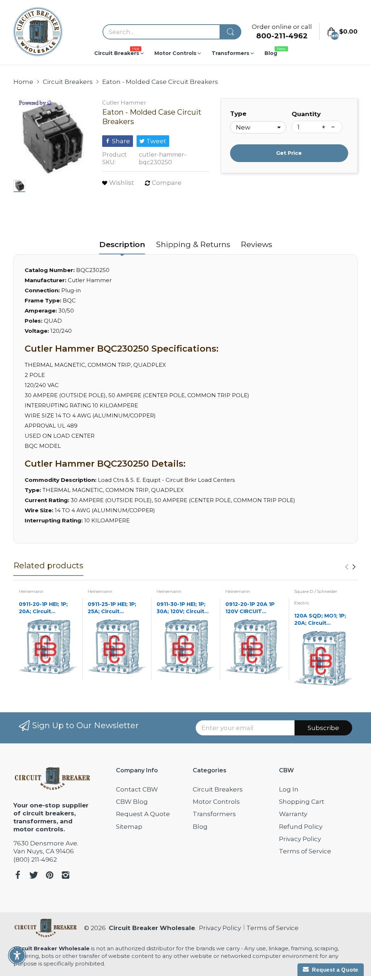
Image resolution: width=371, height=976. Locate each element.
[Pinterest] (49, 876)
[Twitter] (33, 876)
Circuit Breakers (218, 789)
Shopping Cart (301, 801)
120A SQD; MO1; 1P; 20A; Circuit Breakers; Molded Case (320, 619)
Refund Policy (300, 826)
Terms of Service (305, 851)
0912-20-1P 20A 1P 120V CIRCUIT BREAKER (250, 608)
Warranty (293, 814)
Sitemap (129, 826)
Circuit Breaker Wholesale (152, 928)
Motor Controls (216, 801)
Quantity (306, 114)
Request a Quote (333, 970)
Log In (289, 789)
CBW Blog (132, 801)
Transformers (214, 814)
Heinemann (31, 591)
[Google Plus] (65, 876)
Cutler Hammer (124, 102)
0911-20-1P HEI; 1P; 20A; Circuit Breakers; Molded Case (43, 608)
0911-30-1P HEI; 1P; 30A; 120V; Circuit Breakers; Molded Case (181, 608)
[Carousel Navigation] (350, 566)
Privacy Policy (300, 839)
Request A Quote (143, 814)
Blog (200, 826)
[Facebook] (17, 876)
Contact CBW (137, 789)
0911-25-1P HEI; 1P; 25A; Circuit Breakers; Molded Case (112, 608)
